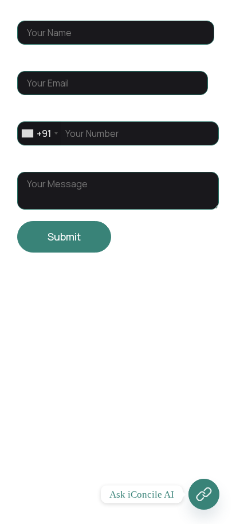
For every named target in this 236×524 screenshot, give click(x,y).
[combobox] (39, 133)
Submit (64, 236)
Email (31, 60)
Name (32, 10)
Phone (33, 111)
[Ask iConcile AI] (203, 494)
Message (39, 161)
